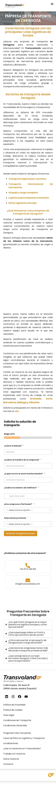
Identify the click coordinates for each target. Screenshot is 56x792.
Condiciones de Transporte (17, 720)
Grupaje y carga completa (23, 192)
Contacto (8, 764)
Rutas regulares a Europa (22, 202)
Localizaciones (10, 743)
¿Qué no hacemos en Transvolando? (22, 748)
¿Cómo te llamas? (14, 446)
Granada (35, 398)
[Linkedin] (6, 696)
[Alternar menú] (52, 4)
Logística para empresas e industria (28, 197)
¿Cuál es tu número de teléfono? (21, 487)
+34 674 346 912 (28, 569)
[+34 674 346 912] (27, 565)
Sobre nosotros (11, 758)
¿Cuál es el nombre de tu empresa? (23, 460)
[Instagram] (13, 696)
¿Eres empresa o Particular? (19, 504)
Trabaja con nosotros (14, 753)
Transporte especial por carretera (27, 178)
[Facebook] (19, 696)
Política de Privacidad (14, 704)
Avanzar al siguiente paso (20, 533)
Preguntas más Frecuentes (17, 732)
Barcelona (9, 402)
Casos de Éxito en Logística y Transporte (24, 738)
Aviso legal (8, 715)
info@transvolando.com (27, 583)
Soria (49, 398)
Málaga (22, 402)
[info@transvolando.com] (27, 580)
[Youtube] (26, 696)
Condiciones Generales (15, 725)
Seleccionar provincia (16, 518)
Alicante (34, 402)
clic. (17, 411)
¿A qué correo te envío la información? (24, 474)
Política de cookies (12, 709)
